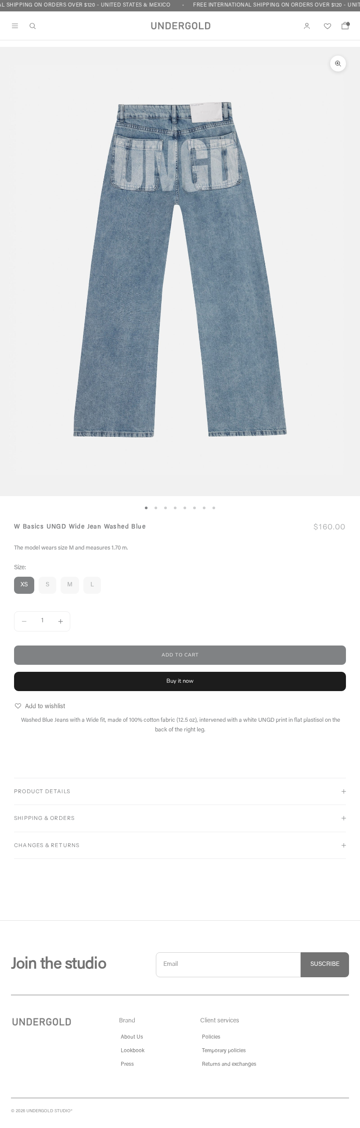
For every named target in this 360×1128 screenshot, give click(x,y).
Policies (211, 1037)
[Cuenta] (307, 26)
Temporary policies (224, 1051)
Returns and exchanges (229, 1064)
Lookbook (132, 1051)
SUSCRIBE (324, 964)
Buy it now (180, 681)
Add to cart (180, 655)
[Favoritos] (325, 26)
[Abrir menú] (15, 26)
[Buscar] (32, 26)
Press (127, 1064)
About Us (132, 1037)
